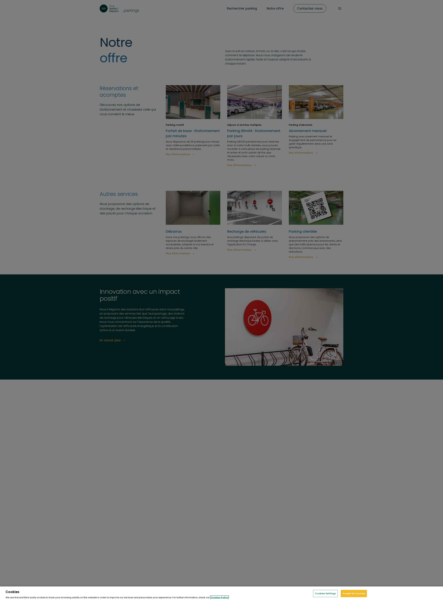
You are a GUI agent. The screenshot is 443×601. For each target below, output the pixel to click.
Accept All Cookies (354, 593)
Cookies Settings (325, 593)
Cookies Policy (219, 597)
